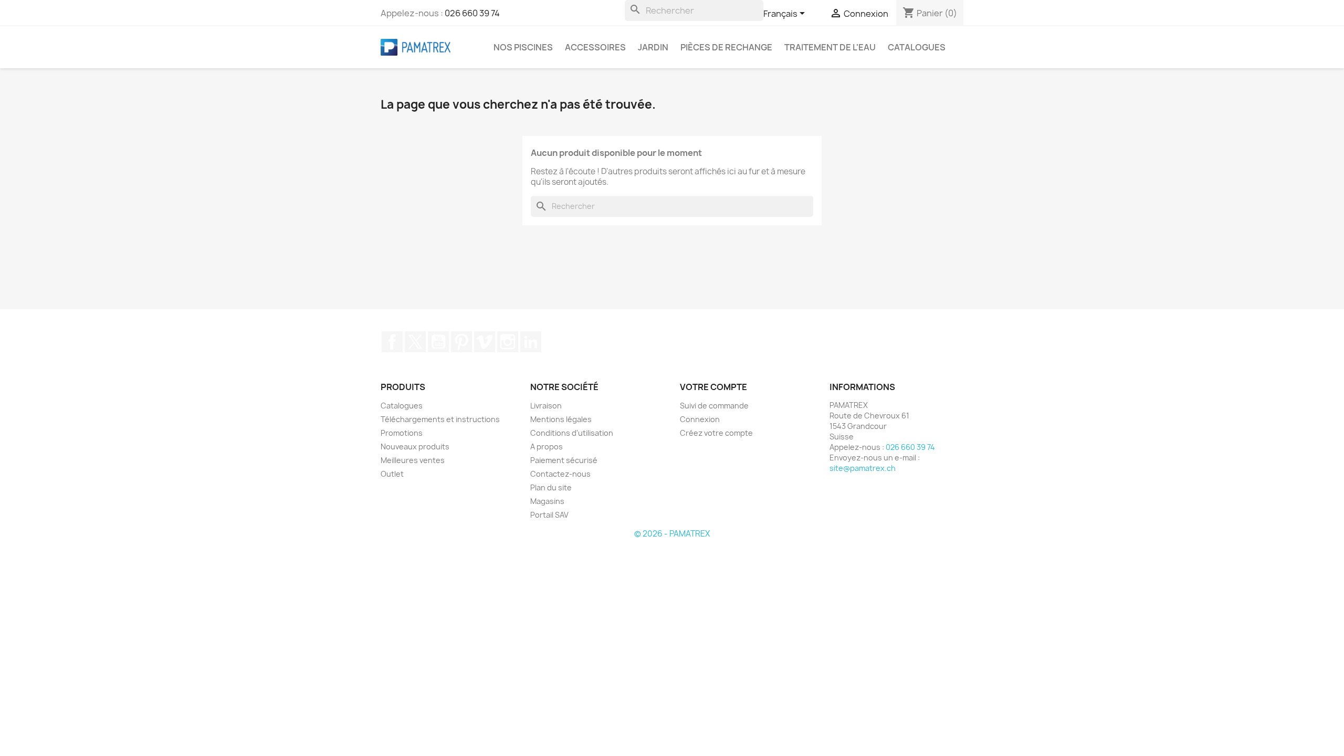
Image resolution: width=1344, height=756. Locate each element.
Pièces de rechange (726, 47)
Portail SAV (549, 515)
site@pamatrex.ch (863, 468)
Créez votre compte (716, 433)
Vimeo (484, 341)
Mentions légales (561, 419)
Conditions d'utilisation (571, 433)
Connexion (700, 419)
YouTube (438, 341)
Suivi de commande (714, 406)
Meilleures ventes (413, 460)
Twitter (415, 341)
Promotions (402, 433)
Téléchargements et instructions (440, 419)
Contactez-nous (560, 474)
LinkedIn (530, 341)
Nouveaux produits (415, 447)
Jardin (653, 47)
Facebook (392, 341)
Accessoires (595, 47)
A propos (546, 447)
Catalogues (917, 47)
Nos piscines (523, 47)
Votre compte (713, 387)
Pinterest (461, 341)
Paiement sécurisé (563, 460)
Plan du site (551, 487)
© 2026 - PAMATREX (672, 533)
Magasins (547, 501)
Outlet (392, 474)
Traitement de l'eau (830, 47)
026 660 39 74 (472, 13)
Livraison (546, 406)
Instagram (507, 341)
